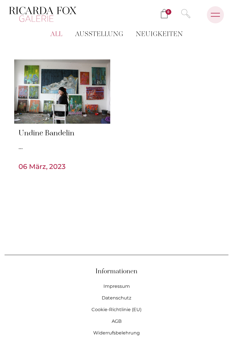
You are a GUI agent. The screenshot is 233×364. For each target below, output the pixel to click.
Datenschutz (116, 298)
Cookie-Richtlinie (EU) (116, 309)
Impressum (116, 286)
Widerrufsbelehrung (116, 333)
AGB (117, 321)
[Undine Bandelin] (62, 91)
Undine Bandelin (46, 133)
